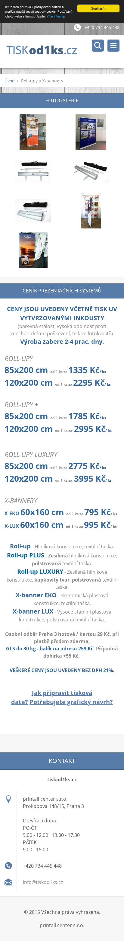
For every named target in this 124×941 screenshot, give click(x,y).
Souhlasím (98, 8)
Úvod (10, 81)
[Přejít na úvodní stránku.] (64, 51)
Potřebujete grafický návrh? (71, 702)
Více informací (57, 16)
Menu (113, 46)
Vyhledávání (98, 46)
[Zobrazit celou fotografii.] (33, 132)
